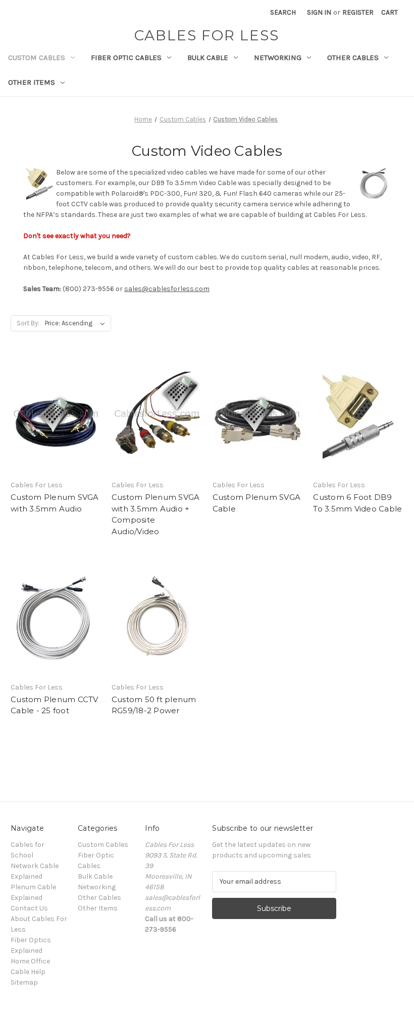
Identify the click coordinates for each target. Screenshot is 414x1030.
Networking (277, 57)
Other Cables (353, 57)
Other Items (31, 82)
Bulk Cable (207, 57)
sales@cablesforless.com (167, 288)
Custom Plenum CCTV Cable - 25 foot (54, 705)
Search (283, 12)
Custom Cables (36, 57)
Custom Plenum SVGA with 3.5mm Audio (55, 502)
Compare (52, 424)
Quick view (54, 406)
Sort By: (28, 323)
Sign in (319, 12)
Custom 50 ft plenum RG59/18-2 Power (154, 705)
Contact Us (29, 908)
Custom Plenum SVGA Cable (257, 502)
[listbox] (77, 323)
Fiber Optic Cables (126, 57)
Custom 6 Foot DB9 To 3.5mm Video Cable (357, 502)
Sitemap (24, 982)
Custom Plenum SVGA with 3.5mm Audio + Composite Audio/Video (156, 514)
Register (358, 12)
